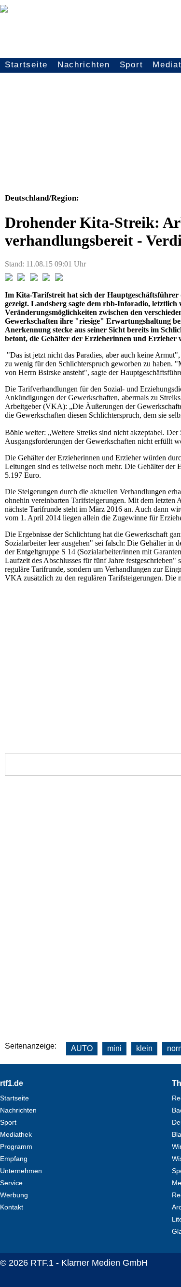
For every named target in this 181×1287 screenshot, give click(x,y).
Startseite (26, 64)
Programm (16, 1146)
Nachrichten (83, 64)
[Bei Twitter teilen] (21, 278)
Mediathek (16, 1134)
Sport (131, 64)
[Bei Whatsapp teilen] (34, 278)
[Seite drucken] (59, 278)
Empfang (14, 1158)
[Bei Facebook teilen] (9, 278)
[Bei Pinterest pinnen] (46, 278)
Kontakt (11, 1207)
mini (114, 1048)
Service (11, 1183)
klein (144, 1048)
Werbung (14, 1195)
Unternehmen (21, 1171)
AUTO (82, 1048)
